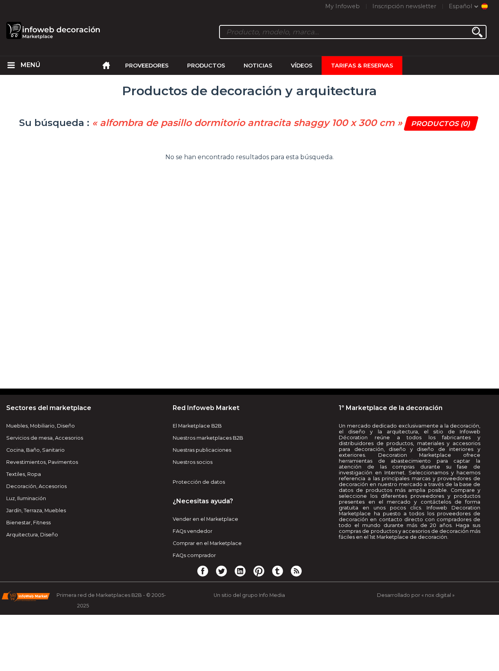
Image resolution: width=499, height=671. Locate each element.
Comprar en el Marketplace (207, 543)
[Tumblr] (277, 570)
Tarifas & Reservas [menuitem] (362, 65)
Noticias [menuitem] (258, 65)
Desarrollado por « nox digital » (416, 595)
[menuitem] (11, 65)
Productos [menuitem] (206, 65)
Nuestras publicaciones (202, 450)
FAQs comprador (194, 555)
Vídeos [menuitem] (301, 65)
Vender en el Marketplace (205, 519)
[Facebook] (202, 570)
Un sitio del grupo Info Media (249, 595)
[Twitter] (221, 570)
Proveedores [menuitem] (146, 65)
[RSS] (296, 570)
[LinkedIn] (240, 570)
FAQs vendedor (192, 531)
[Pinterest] (259, 570)
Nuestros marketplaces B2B (208, 438)
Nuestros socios (192, 462)
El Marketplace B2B (197, 426)
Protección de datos (199, 482)
